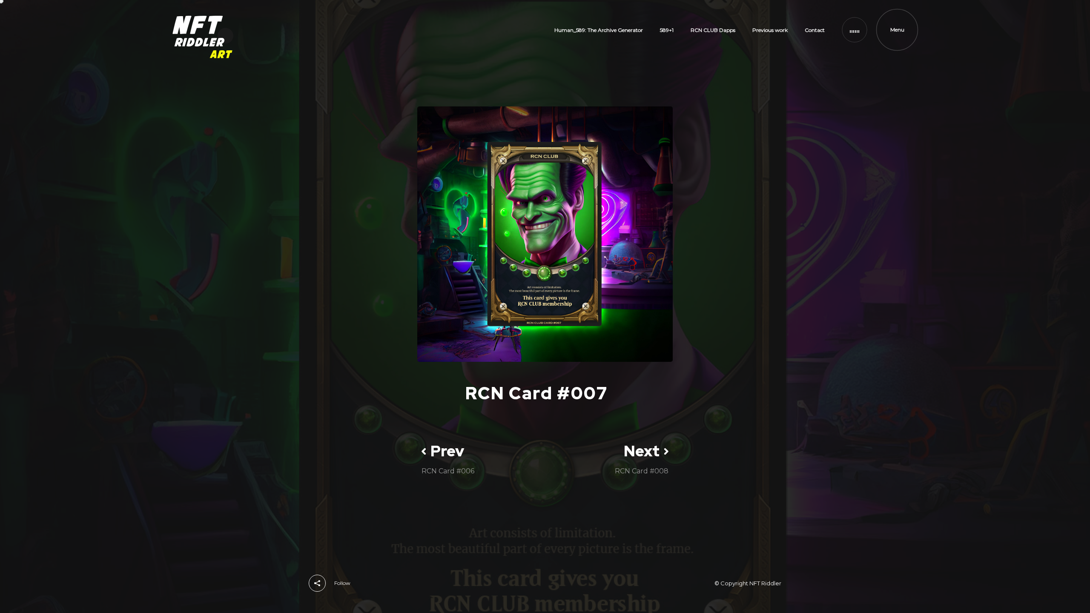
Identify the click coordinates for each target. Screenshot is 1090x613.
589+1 (667, 30)
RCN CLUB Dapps (713, 30)
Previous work (770, 30)
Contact (815, 30)
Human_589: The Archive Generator (598, 30)
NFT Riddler (765, 583)
